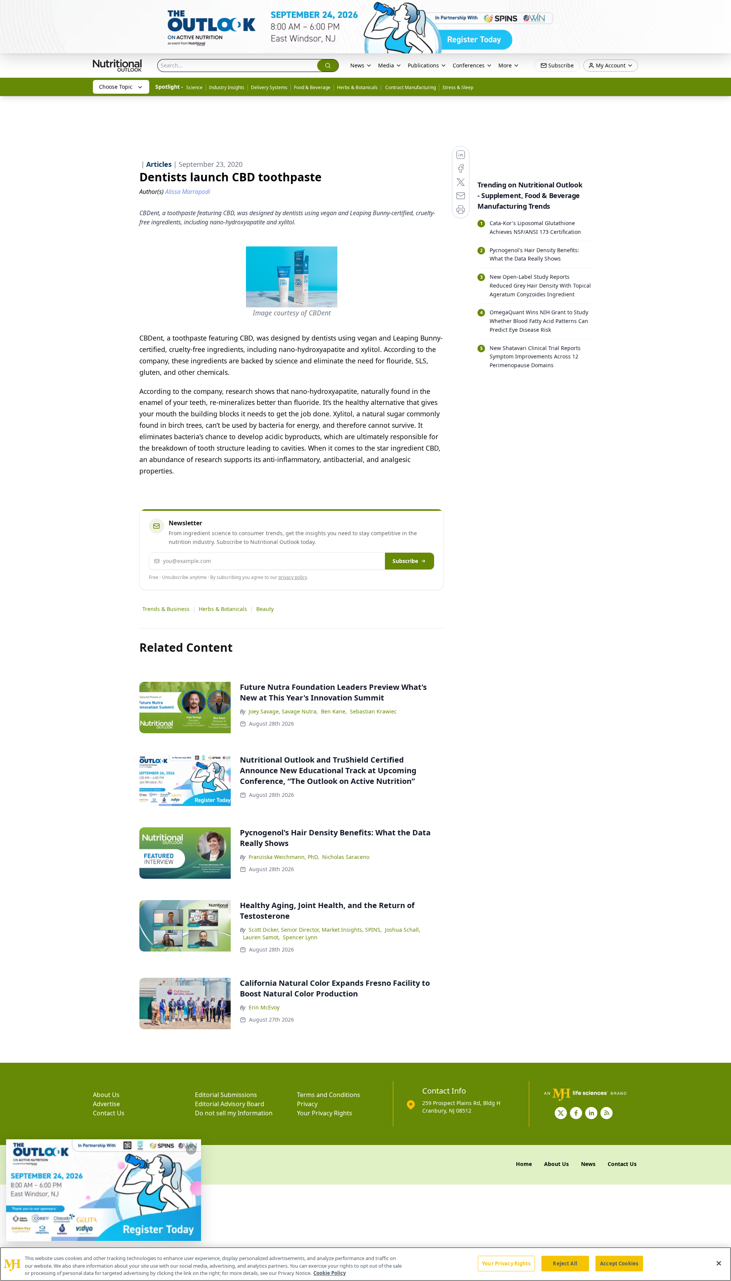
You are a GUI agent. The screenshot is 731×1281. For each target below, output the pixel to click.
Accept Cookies (619, 1263)
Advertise (106, 1104)
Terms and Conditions (328, 1095)
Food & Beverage (312, 87)
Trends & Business (166, 609)
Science (194, 87)
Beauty (265, 609)
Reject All (565, 1263)
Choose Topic (115, 86)
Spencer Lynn (300, 937)
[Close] (718, 1263)
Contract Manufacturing (410, 87)
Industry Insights (226, 87)
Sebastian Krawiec (373, 711)
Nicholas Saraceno (345, 856)
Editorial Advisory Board (229, 1104)
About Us (106, 1095)
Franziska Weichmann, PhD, (284, 856)
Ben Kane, (334, 711)
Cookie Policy (329, 1273)
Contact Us (108, 1113)
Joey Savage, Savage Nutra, (283, 711)
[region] (365, 1264)
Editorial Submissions (226, 1095)
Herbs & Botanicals (357, 87)
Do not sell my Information (234, 1113)
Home (524, 1163)
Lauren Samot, (261, 937)
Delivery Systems (269, 87)
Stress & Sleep (457, 87)
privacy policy (292, 577)
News (357, 65)
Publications (423, 65)
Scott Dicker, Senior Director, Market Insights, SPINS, (315, 929)
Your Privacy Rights (324, 1113)
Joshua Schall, (402, 929)
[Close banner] (721, 10)
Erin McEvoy (264, 1007)
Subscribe (405, 561)
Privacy (307, 1104)
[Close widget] (191, 1149)
